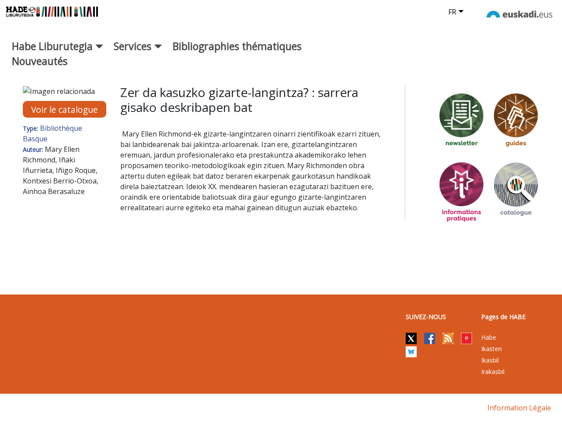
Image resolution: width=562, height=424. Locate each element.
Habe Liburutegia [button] (53, 46)
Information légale (519, 408)
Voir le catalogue (64, 109)
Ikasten (491, 349)
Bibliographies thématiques (237, 46)
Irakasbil (492, 371)
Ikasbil (490, 360)
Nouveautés (40, 61)
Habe (488, 337)
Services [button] (134, 46)
